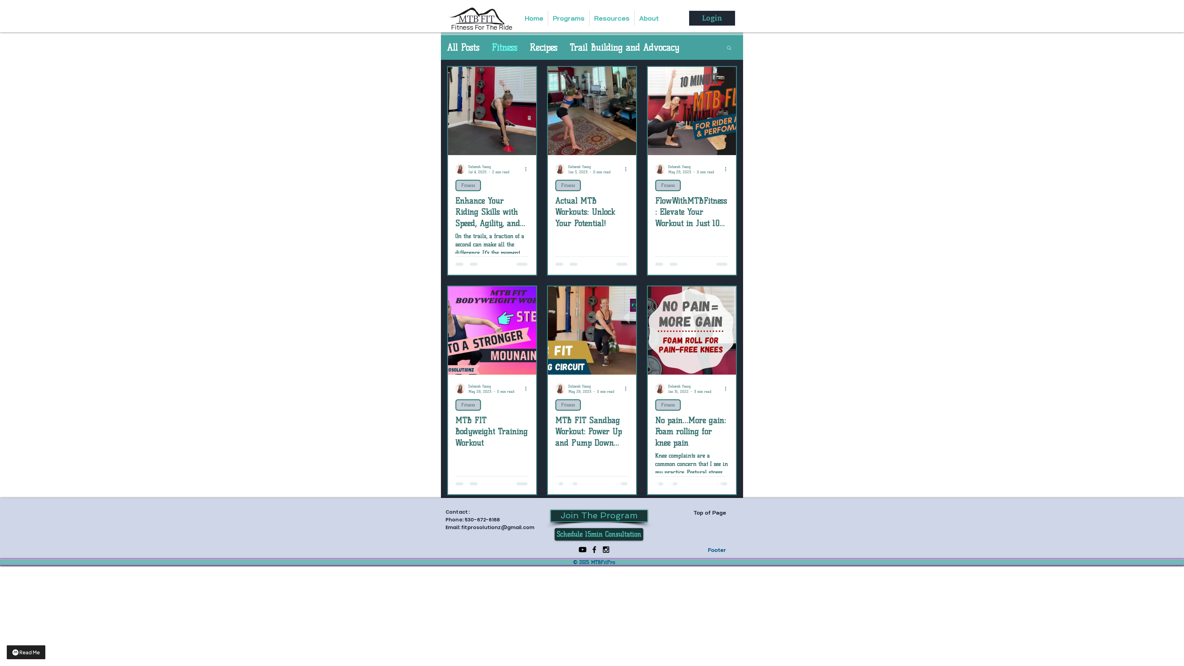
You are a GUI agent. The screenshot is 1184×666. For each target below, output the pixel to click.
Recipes (543, 47)
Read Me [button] (29, 652)
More (580, 47)
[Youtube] (582, 549)
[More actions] (528, 169)
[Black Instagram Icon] (606, 549)
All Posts (463, 47)
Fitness (504, 47)
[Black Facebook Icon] (594, 549)
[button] (729, 48)
